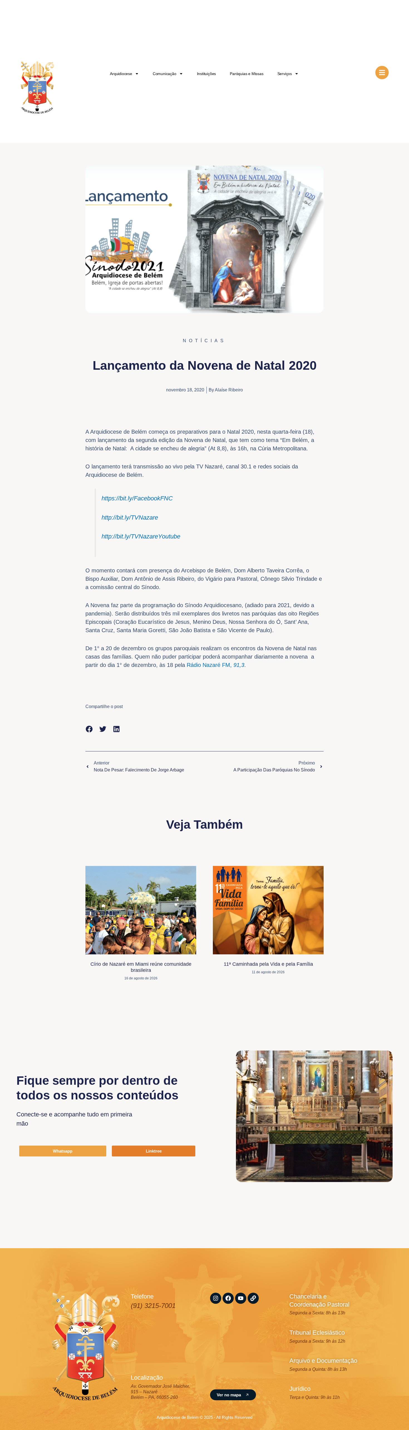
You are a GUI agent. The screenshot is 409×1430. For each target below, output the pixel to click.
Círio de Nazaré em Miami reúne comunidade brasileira (140, 967)
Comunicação (164, 74)
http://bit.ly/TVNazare (130, 517)
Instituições (206, 74)
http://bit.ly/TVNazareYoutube (141, 536)
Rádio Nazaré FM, (215, 665)
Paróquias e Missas (246, 74)
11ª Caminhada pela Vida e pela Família (268, 964)
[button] (89, 729)
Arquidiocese (121, 74)
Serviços (284, 74)
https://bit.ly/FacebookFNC (137, 498)
